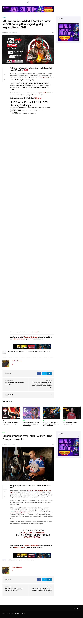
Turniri (4, 17)
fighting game (31, 351)
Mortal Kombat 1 (44, 78)
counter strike (11, 560)
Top (3, 420)
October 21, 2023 (32, 537)
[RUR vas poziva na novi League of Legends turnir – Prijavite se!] (11, 413)
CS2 (17, 560)
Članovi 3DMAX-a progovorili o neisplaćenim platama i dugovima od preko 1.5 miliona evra (51, 424)
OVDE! (26, 70)
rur (45, 351)
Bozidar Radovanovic (6, 32)
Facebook (27, 337)
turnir (4, 353)
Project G (31, 560)
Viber (22, 339)
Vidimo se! (38, 98)
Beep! (23, 613)
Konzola (11, 613)
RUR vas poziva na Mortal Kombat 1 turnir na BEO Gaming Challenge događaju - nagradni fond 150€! (41, 590)
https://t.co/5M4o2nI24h (32, 533)
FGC (25, 351)
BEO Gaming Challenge (13, 351)
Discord (16, 339)
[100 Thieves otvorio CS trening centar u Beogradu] (72, 413)
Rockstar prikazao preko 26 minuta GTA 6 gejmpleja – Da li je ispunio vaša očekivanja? (31, 424)
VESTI (24, 420)
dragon (21, 560)
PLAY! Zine (17, 613)
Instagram (34, 337)
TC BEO (48, 351)
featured (21, 351)
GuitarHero (4, 613)
